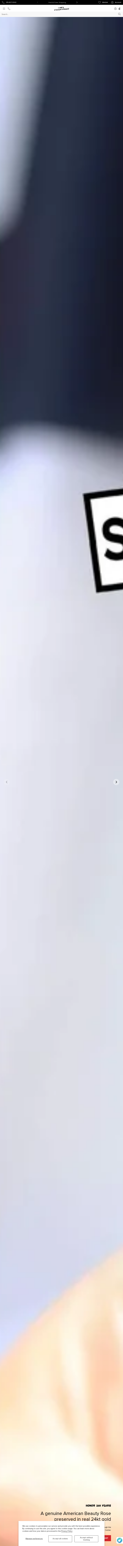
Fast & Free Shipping (57, 2)
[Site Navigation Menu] (4, 9)
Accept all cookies (60, 1539)
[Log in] (115, 8)
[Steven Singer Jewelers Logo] (61, 9)
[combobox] (59, 14)
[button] (116, 782)
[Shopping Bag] (119, 8)
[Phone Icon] (9, 8)
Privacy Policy (66, 1531)
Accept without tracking (86, 1539)
